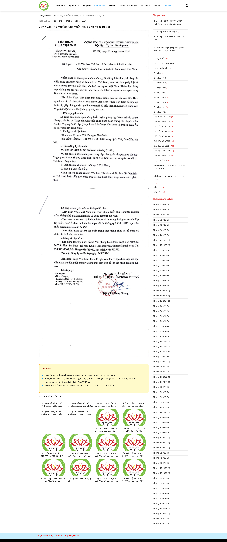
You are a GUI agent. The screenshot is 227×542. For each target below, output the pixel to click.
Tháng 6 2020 (159, 463)
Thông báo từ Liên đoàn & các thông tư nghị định (170, 167)
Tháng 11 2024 (160, 296)
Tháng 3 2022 (159, 402)
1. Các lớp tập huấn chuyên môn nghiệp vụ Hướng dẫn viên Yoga (168, 22)
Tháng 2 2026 (159, 230)
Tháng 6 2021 (159, 422)
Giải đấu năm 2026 (162, 156)
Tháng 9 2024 (159, 306)
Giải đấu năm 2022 (162, 136)
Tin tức (157, 187)
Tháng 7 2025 (159, 255)
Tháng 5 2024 (159, 316)
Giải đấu (86, 6)
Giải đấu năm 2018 (162, 122)
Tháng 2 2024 (159, 331)
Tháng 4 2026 (159, 225)
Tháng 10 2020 (160, 448)
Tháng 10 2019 (160, 473)
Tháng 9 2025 (159, 250)
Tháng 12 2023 (160, 341)
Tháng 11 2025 (160, 245)
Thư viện (144, 6)
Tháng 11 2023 (160, 346)
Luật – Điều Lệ (127, 6)
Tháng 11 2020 (160, 443)
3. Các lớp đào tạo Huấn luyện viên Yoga (169, 38)
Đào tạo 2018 (160, 78)
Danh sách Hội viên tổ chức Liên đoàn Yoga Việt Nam (67, 382)
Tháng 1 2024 (159, 336)
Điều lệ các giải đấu (162, 117)
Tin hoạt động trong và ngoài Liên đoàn (169, 177)
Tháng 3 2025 (159, 276)
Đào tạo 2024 (80, 21)
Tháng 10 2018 (160, 514)
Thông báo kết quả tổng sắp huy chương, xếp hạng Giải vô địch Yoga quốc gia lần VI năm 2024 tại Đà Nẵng (90, 379)
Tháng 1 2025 (159, 286)
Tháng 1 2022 (159, 407)
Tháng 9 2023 (159, 357)
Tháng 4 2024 (159, 321)
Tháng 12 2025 (160, 240)
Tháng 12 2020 (160, 438)
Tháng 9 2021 (159, 417)
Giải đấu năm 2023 (162, 141)
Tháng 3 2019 (159, 498)
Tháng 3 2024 (159, 326)
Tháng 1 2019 (159, 503)
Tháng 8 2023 (159, 362)
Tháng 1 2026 (159, 235)
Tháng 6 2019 (159, 483)
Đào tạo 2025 (160, 112)
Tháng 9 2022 (159, 387)
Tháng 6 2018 (159, 519)
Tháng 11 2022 (160, 377)
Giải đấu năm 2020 (162, 131)
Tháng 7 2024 (159, 311)
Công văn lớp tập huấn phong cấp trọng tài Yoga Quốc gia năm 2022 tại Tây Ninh (79, 375)
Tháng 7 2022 (159, 392)
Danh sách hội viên (162, 68)
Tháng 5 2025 (159, 265)
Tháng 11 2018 (160, 508)
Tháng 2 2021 (159, 433)
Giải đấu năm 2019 (162, 127)
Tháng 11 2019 (160, 468)
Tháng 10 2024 (160, 301)
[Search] (187, 6)
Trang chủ (60, 6)
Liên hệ (156, 6)
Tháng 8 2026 (159, 205)
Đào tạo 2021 (160, 93)
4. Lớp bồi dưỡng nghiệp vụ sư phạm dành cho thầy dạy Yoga (169, 49)
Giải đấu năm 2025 (162, 151)
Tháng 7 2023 (159, 367)
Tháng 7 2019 (159, 478)
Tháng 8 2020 (159, 453)
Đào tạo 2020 (160, 88)
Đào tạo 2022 (160, 97)
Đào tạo (98, 6)
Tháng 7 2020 (159, 458)
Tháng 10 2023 (160, 352)
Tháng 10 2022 (160, 382)
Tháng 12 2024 (160, 291)
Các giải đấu (159, 59)
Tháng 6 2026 (159, 215)
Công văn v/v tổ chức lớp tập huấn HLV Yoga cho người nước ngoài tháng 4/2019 (79, 385)
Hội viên (111, 6)
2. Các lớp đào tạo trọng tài (166, 32)
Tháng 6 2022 (159, 397)
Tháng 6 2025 (159, 260)
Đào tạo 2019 (160, 83)
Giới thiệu (72, 6)
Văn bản (157, 192)
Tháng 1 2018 (159, 524)
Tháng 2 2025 (159, 281)
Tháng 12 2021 (160, 412)
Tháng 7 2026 (159, 210)
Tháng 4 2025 (159, 270)
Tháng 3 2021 (159, 428)
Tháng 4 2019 (159, 493)
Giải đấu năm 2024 (162, 146)
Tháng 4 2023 (159, 372)
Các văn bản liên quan (164, 63)
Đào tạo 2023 (160, 102)
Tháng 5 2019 (159, 488)
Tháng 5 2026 (159, 220)
